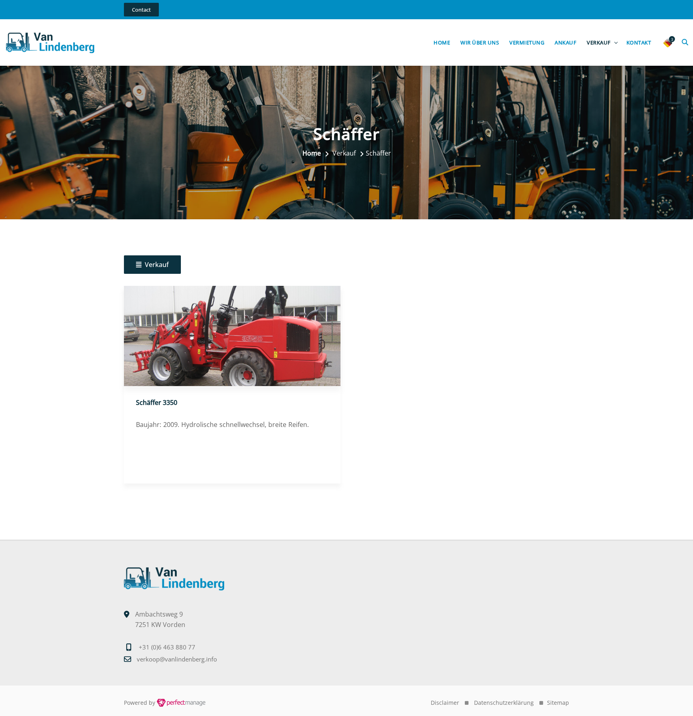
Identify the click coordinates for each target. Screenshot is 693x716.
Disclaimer (445, 702)
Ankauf (565, 42)
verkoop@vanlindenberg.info (177, 659)
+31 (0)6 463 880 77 (167, 647)
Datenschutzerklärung (504, 702)
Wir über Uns (479, 42)
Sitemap (558, 702)
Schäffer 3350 (156, 402)
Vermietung (526, 42)
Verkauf (599, 42)
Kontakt (638, 42)
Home (442, 42)
